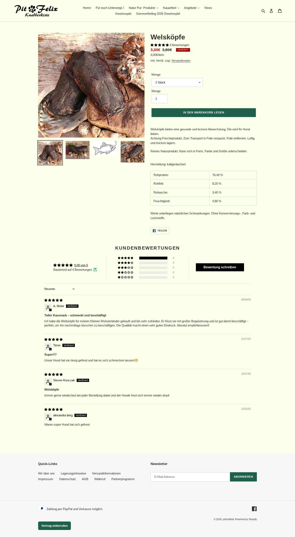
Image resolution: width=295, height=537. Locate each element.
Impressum (45, 479)
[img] (53, 300)
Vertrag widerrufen (54, 525)
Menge (156, 74)
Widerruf (99, 479)
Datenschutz (67, 479)
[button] (160, 45)
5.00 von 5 (81, 265)
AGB (85, 479)
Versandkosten (181, 60)
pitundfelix (228, 519)
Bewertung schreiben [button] (219, 267)
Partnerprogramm (123, 479)
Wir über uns (46, 473)
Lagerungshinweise (73, 473)
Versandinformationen (106, 473)
